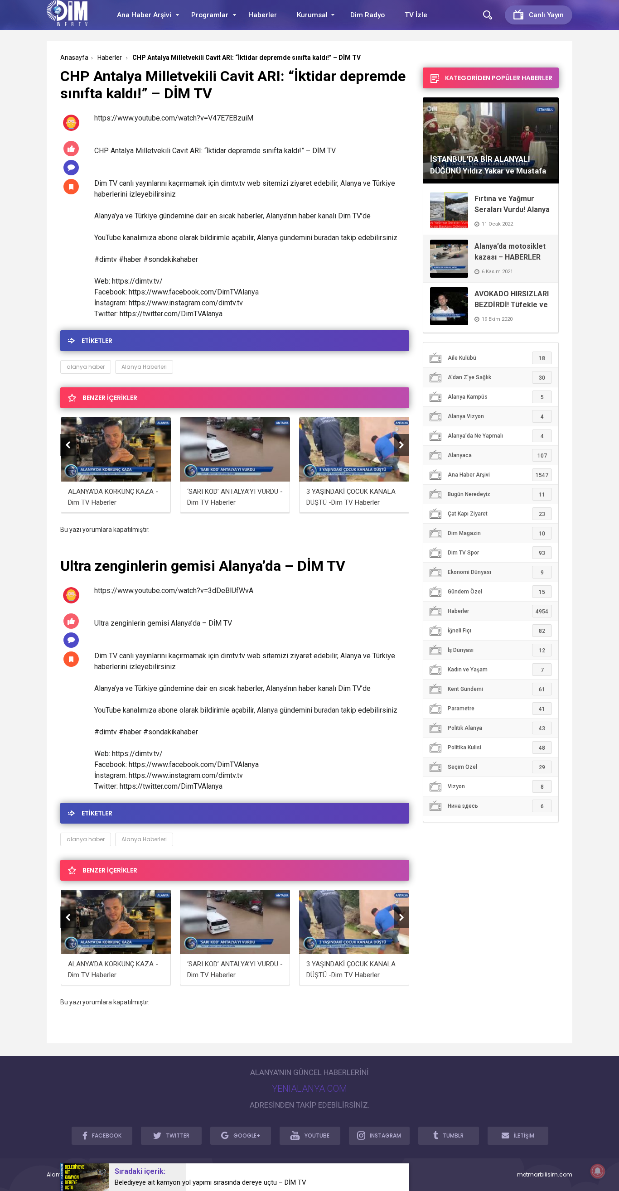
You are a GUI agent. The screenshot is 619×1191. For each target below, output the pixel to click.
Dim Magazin (496, 533)
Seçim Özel (496, 767)
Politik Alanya (496, 728)
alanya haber (86, 367)
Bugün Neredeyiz (496, 494)
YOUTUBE (317, 1135)
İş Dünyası (496, 650)
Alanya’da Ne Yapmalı (496, 436)
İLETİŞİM (524, 1135)
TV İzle (416, 15)
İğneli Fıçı (496, 630)
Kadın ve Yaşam (496, 669)
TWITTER (177, 1135)
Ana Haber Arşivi (144, 15)
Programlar (209, 15)
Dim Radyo (367, 15)
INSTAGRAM (385, 1135)
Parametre (496, 708)
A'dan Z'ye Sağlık (496, 377)
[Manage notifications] (597, 1171)
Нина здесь (496, 806)
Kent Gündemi (496, 689)
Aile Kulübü (496, 358)
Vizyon (496, 786)
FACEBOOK (106, 1135)
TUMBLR (453, 1135)
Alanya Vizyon (496, 416)
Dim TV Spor (496, 553)
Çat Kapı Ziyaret (496, 514)
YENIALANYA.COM (309, 1088)
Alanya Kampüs (496, 397)
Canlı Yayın (546, 15)
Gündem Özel (496, 591)
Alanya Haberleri (144, 367)
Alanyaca (497, 455)
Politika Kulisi (496, 747)
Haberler (262, 15)
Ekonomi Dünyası (496, 572)
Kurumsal (312, 15)
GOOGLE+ (246, 1135)
